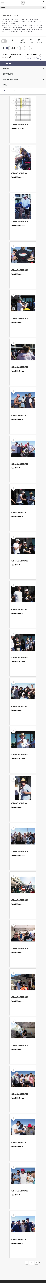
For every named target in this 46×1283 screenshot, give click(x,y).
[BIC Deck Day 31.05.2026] (23, 109)
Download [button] (13, 41)
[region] (23, 77)
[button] (22, 41)
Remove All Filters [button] (33, 58)
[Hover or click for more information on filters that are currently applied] (40, 54)
